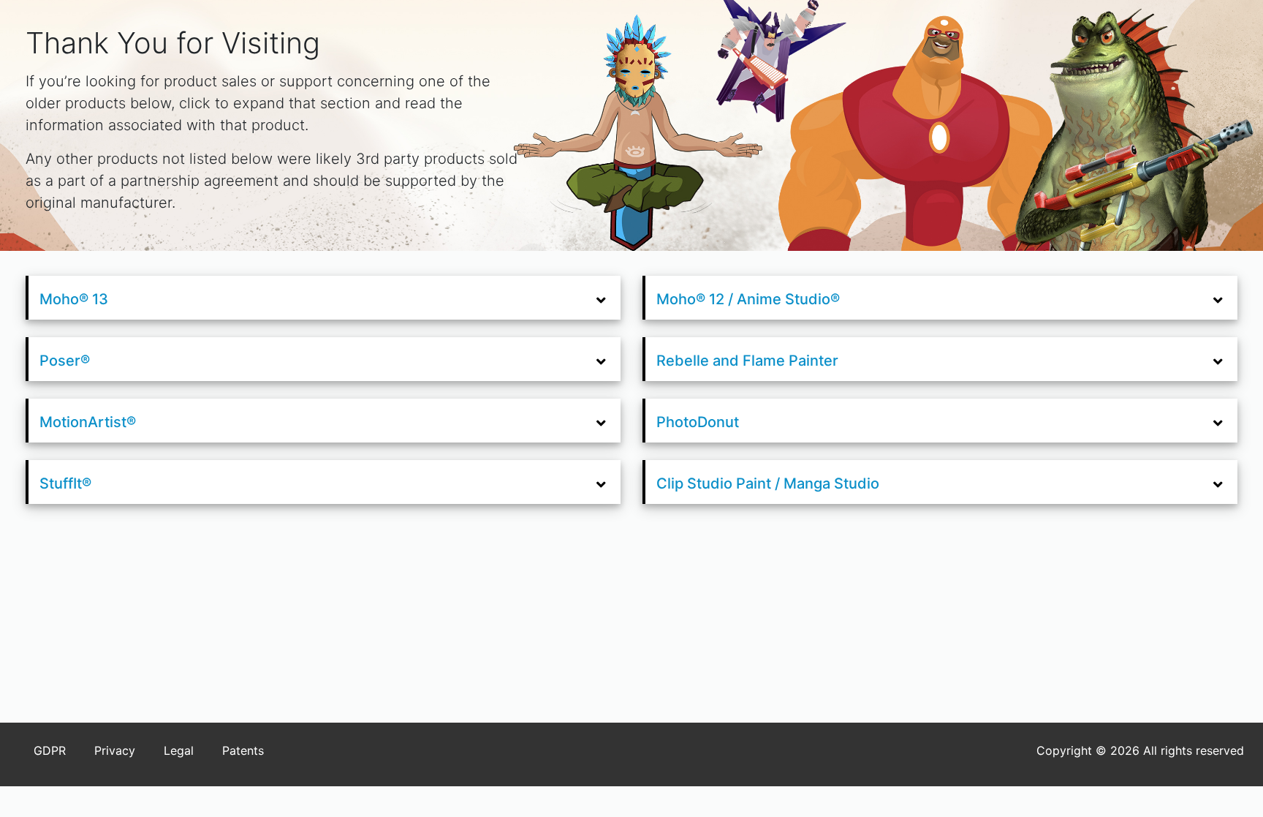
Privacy (114, 750)
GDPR (50, 750)
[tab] (325, 298)
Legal (179, 750)
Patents (243, 750)
